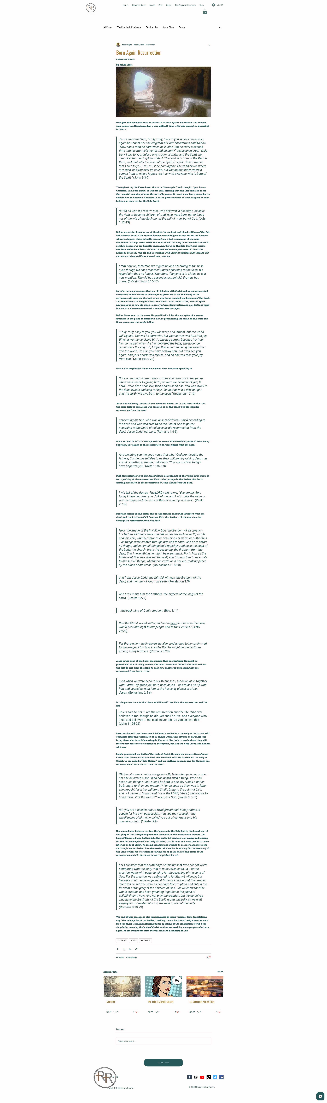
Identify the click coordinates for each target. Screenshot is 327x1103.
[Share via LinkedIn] (130, 949)
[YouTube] (202, 1077)
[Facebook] (221, 1077)
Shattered (111, 1001)
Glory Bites (168, 27)
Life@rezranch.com (123, 1088)
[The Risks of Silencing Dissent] (163, 986)
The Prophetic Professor (129, 27)
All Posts (107, 27)
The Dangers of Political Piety (202, 1001)
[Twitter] (215, 1077)
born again (122, 940)
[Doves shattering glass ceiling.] (122, 986)
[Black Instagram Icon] (196, 1077)
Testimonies (152, 27)
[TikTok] (209, 1077)
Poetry (182, 27)
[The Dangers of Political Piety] (204, 986)
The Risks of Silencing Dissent (160, 1001)
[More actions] (209, 44)
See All (220, 971)
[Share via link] (136, 949)
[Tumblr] (189, 1077)
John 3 (133, 940)
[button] (205, 11)
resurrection (145, 940)
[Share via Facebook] (117, 949)
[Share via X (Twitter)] (123, 949)
